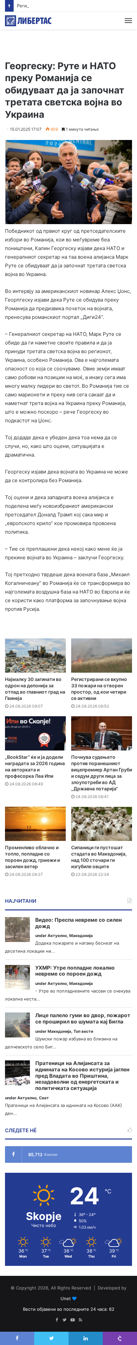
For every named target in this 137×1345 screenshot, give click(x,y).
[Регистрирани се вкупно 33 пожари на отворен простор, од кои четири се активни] (101, 655)
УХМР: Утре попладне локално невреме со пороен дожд (75, 971)
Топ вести (83, 1031)
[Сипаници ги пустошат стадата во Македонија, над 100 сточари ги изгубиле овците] (101, 824)
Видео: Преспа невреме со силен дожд (78, 923)
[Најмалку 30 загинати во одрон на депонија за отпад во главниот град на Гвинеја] (35, 655)
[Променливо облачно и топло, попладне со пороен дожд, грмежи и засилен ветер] (35, 824)
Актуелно (57, 935)
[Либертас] (28, 20)
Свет (44, 1097)
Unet (66, 1298)
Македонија (81, 935)
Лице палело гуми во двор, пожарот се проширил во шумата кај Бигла (82, 1018)
